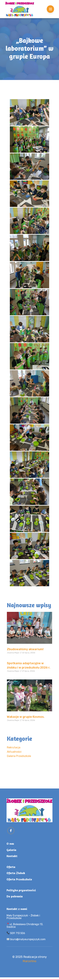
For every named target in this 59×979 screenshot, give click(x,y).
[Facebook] (10, 830)
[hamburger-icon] (50, 9)
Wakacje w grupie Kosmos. (26, 717)
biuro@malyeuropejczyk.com (28, 939)
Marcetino (29, 961)
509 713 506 (17, 933)
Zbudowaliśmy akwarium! (25, 649)
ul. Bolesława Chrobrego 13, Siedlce (25, 925)
